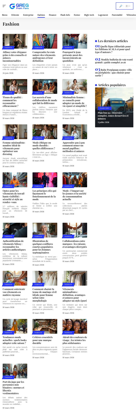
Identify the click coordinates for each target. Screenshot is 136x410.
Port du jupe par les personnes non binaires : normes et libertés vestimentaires (13, 387)
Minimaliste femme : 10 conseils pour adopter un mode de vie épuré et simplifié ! (75, 102)
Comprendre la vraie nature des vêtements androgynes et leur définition (44, 56)
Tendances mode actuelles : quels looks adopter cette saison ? (15, 340)
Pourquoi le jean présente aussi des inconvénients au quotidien (72, 56)
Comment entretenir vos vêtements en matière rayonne (14, 291)
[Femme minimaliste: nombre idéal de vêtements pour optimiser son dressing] (15, 131)
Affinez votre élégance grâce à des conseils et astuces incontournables (15, 56)
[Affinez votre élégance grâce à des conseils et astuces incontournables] (15, 41)
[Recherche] (121, 6)
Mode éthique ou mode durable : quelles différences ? (44, 145)
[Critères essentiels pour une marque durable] (45, 326)
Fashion (8, 48)
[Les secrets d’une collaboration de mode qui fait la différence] (45, 86)
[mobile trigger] (5, 6)
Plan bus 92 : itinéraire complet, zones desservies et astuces (113, 115)
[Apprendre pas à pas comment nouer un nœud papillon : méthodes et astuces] (75, 131)
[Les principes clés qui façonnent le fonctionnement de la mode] (45, 179)
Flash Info (104, 108)
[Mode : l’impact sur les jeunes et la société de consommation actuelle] (75, 179)
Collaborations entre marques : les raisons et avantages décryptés (75, 243)
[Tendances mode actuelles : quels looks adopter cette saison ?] (15, 326)
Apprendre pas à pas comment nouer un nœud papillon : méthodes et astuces (74, 147)
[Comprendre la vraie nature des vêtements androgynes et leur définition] (45, 41)
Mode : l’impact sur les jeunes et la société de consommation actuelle (74, 195)
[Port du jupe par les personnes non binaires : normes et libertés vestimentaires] (15, 371)
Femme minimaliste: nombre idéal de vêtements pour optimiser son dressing (14, 148)
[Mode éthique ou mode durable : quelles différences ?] (45, 131)
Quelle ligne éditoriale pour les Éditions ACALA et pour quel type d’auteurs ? (113, 49)
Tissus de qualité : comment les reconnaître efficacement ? (12, 102)
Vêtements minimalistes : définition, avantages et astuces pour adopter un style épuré (75, 294)
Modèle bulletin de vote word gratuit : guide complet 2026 (114, 61)
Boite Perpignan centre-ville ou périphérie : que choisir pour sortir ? (113, 72)
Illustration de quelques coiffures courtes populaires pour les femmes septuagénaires (43, 246)
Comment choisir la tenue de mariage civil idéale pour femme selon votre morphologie (45, 294)
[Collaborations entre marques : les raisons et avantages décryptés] (75, 230)
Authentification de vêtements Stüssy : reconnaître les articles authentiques (14, 245)
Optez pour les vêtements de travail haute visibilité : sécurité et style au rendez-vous (13, 196)
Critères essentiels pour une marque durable (43, 340)
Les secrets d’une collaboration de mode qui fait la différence (45, 100)
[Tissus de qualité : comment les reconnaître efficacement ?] (15, 86)
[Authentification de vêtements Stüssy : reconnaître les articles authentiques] (15, 230)
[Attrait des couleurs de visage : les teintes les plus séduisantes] (75, 326)
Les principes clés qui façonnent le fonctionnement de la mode (44, 195)
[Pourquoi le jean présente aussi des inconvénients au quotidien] (75, 41)
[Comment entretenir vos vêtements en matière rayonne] (15, 278)
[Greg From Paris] (19, 6)
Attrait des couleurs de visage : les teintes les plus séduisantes (75, 340)
